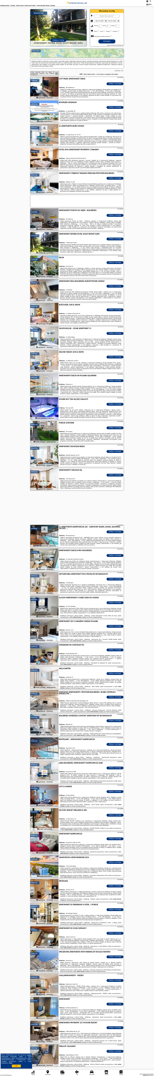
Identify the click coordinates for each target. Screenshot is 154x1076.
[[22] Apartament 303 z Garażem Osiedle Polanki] (44, 630)
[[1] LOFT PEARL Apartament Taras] (44, 88)
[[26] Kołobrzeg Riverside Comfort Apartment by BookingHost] (44, 725)
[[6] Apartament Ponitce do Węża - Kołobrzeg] (44, 219)
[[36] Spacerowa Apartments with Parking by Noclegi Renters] (44, 961)
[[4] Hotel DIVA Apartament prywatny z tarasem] (44, 159)
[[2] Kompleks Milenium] (44, 112)
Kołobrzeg (34, 80)
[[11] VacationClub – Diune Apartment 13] (44, 338)
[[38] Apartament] (44, 1008)
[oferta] (37, 97)
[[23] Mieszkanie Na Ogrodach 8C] (44, 654)
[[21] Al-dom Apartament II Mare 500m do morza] (44, 607)
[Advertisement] (77, 508)
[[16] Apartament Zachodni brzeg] (44, 456)
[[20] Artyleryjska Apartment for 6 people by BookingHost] (44, 583)
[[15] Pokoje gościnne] (44, 432)
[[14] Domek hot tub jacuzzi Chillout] (44, 408)
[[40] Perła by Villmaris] (44, 1055)
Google (29, 1055)
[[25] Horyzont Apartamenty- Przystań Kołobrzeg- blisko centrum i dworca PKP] (44, 701)
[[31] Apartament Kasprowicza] (44, 843)
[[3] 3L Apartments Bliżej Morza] (44, 135)
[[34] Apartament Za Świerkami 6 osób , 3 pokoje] (44, 914)
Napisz (151, 1075)
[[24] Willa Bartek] (44, 678)
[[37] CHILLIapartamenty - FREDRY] (44, 985)
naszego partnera (97, 617)
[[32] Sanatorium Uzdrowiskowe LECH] (44, 867)
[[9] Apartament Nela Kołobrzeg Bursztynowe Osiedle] (44, 290)
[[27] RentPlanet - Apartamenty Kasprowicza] (44, 748)
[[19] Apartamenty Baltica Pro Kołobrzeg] (44, 560)
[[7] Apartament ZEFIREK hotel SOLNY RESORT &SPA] (44, 243)
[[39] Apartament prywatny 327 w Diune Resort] (44, 1032)
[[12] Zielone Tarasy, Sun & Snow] (44, 361)
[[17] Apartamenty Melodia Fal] (44, 479)
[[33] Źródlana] (44, 890)
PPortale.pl (9, 1075)
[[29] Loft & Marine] (44, 796)
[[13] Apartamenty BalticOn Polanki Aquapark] (44, 385)
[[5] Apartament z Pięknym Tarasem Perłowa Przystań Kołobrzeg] (44, 182)
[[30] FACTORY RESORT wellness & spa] (44, 819)
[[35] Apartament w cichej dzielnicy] (44, 937)
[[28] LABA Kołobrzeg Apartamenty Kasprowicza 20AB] (44, 772)
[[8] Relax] (44, 267)
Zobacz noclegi (115, 84)
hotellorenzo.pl (77, 3)
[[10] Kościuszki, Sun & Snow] (44, 314)
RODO (10, 1063)
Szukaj (107, 41)
